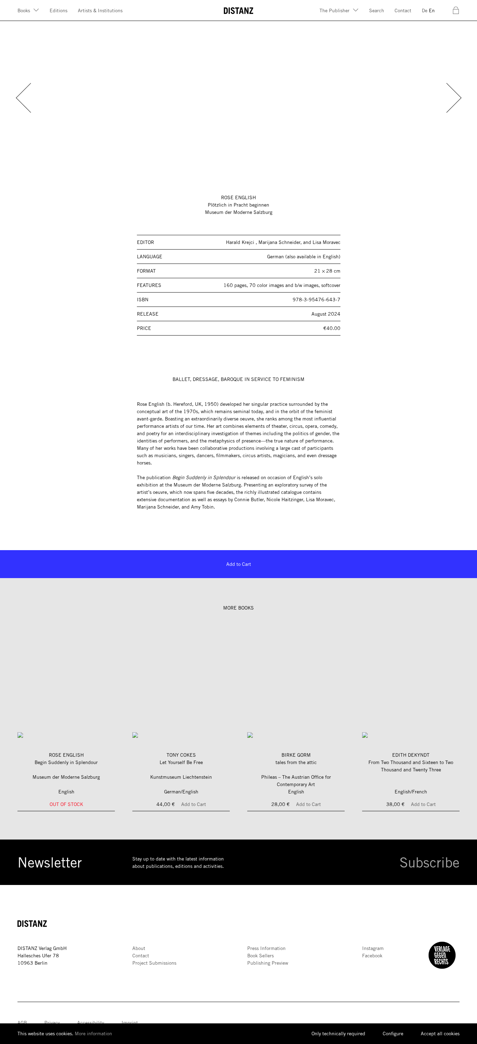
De (424, 10)
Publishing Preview (267, 963)
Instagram (373, 948)
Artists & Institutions (100, 10)
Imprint (130, 1023)
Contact (403, 10)
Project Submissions (154, 963)
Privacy (52, 1023)
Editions (58, 10)
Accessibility (90, 1023)
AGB (22, 1023)
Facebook (372, 955)
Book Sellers (260, 955)
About (138, 948)
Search (376, 10)
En (432, 10)
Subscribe (429, 862)
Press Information (266, 948)
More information (93, 1033)
